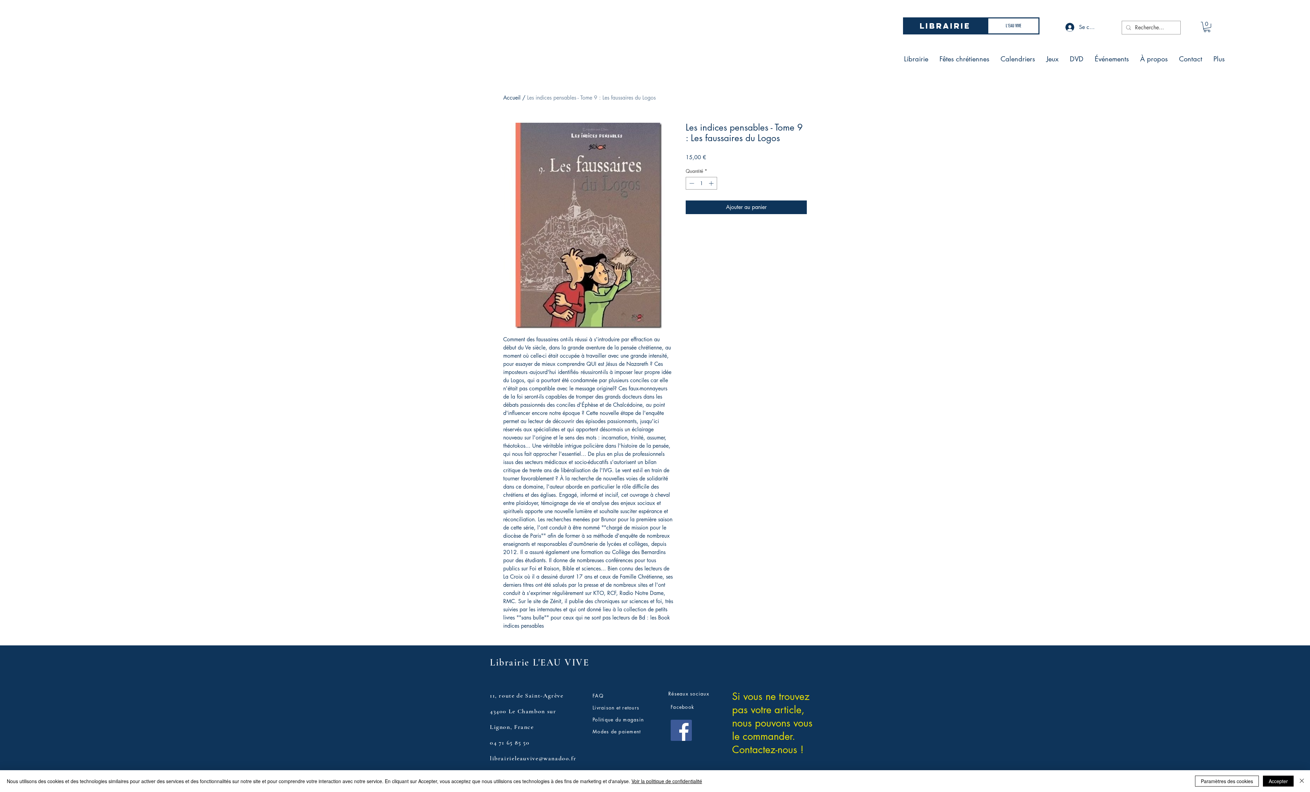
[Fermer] (1302, 781)
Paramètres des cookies (1227, 781)
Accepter (1278, 781)
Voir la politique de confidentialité (666, 781)
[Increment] (712, 183)
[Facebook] (681, 730)
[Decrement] (691, 183)
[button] (1207, 27)
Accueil (512, 97)
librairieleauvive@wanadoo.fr (533, 758)
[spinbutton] (701, 183)
